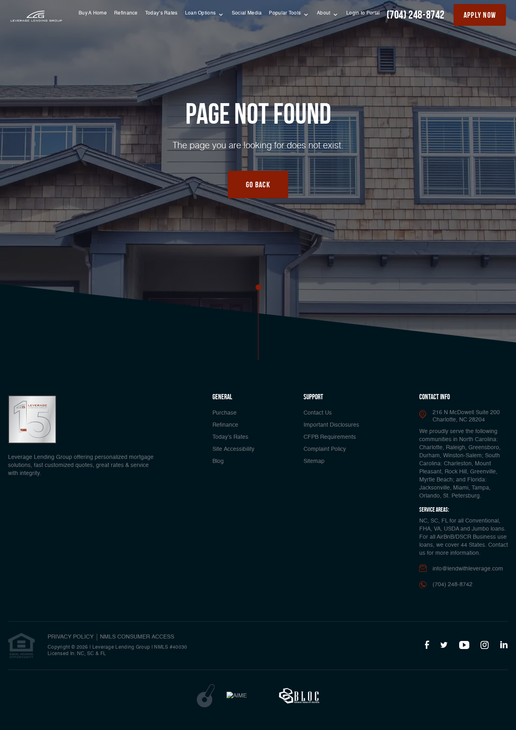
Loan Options (201, 13)
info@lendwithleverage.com (468, 569)
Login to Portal (363, 13)
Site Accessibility (233, 449)
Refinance (126, 13)
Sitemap (314, 461)
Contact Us (318, 413)
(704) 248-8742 (416, 14)
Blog (218, 461)
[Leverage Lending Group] (36, 16)
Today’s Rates (161, 13)
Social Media (247, 13)
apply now (480, 14)
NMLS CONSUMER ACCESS (137, 637)
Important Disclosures (331, 425)
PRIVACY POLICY (71, 637)
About (324, 13)
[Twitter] (444, 645)
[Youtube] (464, 645)
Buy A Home (93, 13)
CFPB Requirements (330, 437)
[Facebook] (427, 645)
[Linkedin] (504, 645)
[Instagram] (485, 645)
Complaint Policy (325, 449)
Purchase (224, 413)
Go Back (258, 184)
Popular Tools (285, 13)
